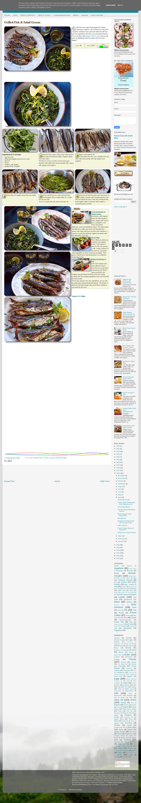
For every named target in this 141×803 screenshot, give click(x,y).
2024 (118, 451)
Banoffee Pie (122, 518)
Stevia (119, 734)
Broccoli (131, 652)
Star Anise (132, 732)
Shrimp (129, 725)
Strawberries (129, 734)
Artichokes (130, 641)
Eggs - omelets (129, 584)
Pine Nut (129, 711)
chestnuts (125, 750)
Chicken (133, 662)
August (120, 486)
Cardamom (128, 657)
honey (120, 753)
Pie (125, 610)
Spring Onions (119, 732)
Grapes (134, 683)
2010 (118, 558)
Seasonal (84, 15)
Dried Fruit (118, 676)
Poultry (121, 613)
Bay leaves (129, 645)
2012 (118, 553)
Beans (116, 648)
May (119, 494)
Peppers (125, 707)
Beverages (119, 570)
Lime (126, 687)
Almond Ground (119, 640)
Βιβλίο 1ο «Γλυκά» (44, 15)
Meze (117, 602)
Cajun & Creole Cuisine (123, 578)
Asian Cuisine (132, 568)
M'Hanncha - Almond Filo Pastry (129, 297)
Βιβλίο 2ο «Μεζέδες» (28, 15)
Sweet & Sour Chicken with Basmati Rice (127, 281)
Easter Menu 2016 (124, 500)
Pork (134, 610)
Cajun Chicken (122, 525)
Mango (120, 689)
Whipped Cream (125, 746)
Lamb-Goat (133, 592)
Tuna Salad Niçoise (124, 507)
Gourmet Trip (132, 586)
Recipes (7, 15)
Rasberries (125, 721)
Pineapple (117, 713)
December (121, 475)
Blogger (79, 789)
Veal (115, 628)
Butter (127, 654)
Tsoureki (123, 626)
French (123, 586)
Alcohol (116, 566)
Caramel (117, 657)
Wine (134, 746)
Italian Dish (121, 590)
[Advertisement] (41, 76)
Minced (129, 602)
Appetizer (119, 568)
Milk (116, 693)
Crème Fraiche (118, 674)
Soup (131, 622)
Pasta (134, 607)
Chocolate (122, 666)
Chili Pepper (121, 664)
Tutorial (132, 626)
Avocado (126, 644)
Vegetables (127, 628)
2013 (118, 550)
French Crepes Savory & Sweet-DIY (126, 529)
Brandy (125, 650)
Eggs (116, 678)
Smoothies (117, 727)
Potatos (116, 717)
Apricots (116, 642)
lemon (41, 458)
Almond (129, 638)
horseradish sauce (131, 752)
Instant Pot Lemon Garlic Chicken (129, 426)
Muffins (131, 693)
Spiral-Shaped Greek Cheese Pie (129, 313)
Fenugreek (117, 681)
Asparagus (117, 644)
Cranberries (120, 672)
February (121, 538)
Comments (120, 766)
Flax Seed (126, 681)
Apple (131, 640)
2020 (118, 462)
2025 (118, 449)
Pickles (120, 610)
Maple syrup (129, 689)
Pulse (128, 615)
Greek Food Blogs (97, 15)
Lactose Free (123, 592)
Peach (134, 705)
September (122, 484)
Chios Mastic (132, 664)
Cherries (123, 662)
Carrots (117, 659)
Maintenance (128, 599)
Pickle (120, 711)
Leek (119, 687)
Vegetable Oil (123, 744)
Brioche (120, 652)
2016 (118, 473)
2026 (118, 446)
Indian (125, 588)
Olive (130, 697)
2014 (118, 547)
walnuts (116, 757)
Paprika (117, 705)
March (120, 536)
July (119, 489)
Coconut (129, 668)
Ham (117, 685)
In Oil (118, 588)
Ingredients (132, 588)
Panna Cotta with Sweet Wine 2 (128, 377)
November (121, 478)
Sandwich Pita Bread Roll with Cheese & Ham (126, 521)
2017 (118, 470)
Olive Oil (59, 458)
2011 (118, 556)
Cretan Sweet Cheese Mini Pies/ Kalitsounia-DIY (126, 503)
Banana (119, 645)
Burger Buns (132, 576)
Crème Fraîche (130, 674)
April (119, 497)
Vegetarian (118, 630)
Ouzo (132, 703)
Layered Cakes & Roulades (126, 594)
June (120, 492)
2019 (118, 465)
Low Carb (52, 458)
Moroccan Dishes (119, 604)
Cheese (132, 659)
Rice (125, 617)
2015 (118, 545)
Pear (118, 707)
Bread (116, 573)
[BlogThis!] (5, 461)
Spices (121, 729)
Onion (133, 700)
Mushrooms (118, 695)
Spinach (130, 729)
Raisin (116, 721)
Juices (116, 592)
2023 (118, 454)
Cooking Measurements (62, 15)
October (121, 481)
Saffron (132, 721)
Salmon (116, 723)
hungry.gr (63, 789)
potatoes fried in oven (92, 36)
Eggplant (130, 676)
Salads (64, 458)
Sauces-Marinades (125, 620)
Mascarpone (117, 691)
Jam (135, 685)
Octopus (123, 697)
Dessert (124, 582)
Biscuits (130, 570)
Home (15, 15)
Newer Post (9, 481)
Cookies (116, 670)
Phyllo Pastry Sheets (129, 709)
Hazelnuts (126, 685)
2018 (118, 468)
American (129, 566)
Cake (134, 578)
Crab (135, 670)
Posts (119, 762)
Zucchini (130, 748)
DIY (115, 582)
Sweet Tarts (128, 624)
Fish (31, 458)
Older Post (105, 481)
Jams (131, 590)
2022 (118, 457)
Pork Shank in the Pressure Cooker (128, 346)
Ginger (125, 683)
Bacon (134, 644)
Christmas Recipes (125, 580)
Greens (35, 458)
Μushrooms (126, 757)
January (121, 541)
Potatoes (128, 715)
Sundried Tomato (119, 735)
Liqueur (133, 687)
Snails (124, 727)
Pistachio (125, 713)
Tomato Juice (125, 737)
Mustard (129, 695)
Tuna (125, 742)
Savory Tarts (119, 622)
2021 (118, 459)
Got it (120, 5)
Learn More (111, 5)
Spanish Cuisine (118, 624)
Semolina (128, 723)
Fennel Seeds (130, 679)
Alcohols (117, 638)
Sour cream (132, 727)
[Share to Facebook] (9, 461)
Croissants (131, 672)
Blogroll (75, 15)
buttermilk (117, 750)
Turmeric (133, 742)
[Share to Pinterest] (11, 461)
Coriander (126, 670)
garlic (134, 750)
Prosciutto (127, 717)
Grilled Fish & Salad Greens (127, 532)
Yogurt (120, 748)
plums (131, 755)
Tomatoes (127, 740)
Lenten (46, 458)
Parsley (126, 705)
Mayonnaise (129, 691)
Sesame (117, 725)
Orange (123, 703)
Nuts (115, 697)
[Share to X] (7, 461)
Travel (116, 626)
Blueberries (117, 650)
